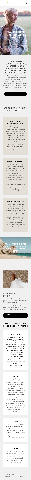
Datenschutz (20, 476)
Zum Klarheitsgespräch (15, 315)
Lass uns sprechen (15, 94)
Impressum (8, 476)
